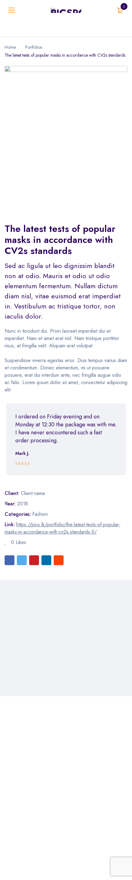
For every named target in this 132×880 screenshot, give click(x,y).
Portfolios (33, 47)
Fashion (40, 514)
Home (10, 47)
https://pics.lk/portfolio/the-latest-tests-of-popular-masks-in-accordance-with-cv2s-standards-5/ (62, 528)
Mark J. (22, 453)
